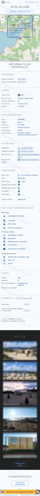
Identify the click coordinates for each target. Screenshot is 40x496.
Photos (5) (12, 35)
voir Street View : (14, 28)
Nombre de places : (8, 101)
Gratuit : (4, 278)
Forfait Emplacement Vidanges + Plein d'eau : (12, 310)
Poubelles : (5, 191)
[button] (20, 38)
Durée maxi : (6, 104)
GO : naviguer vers (15, 30)
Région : (4, 122)
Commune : (6, 127)
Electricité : (5, 175)
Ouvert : (4, 106)
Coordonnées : (7, 133)
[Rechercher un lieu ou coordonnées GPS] (2, 25)
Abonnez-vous (33, 2)
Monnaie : (5, 280)
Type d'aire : (6, 95)
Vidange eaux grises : (9, 185)
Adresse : (5, 125)
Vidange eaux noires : (9, 188)
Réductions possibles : (9, 289)
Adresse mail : (6, 154)
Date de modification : (9, 82)
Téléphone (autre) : (8, 151)
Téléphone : (6, 148)
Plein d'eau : (6, 181)
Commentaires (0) (14, 33)
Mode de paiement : (9, 283)
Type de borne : (7, 199)
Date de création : (8, 79)
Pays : (4, 119)
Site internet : (6, 160)
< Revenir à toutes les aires (20, 11)
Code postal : (6, 130)
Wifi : (3, 178)
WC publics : (6, 194)
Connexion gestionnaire (10, 495)
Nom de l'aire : (7, 98)
